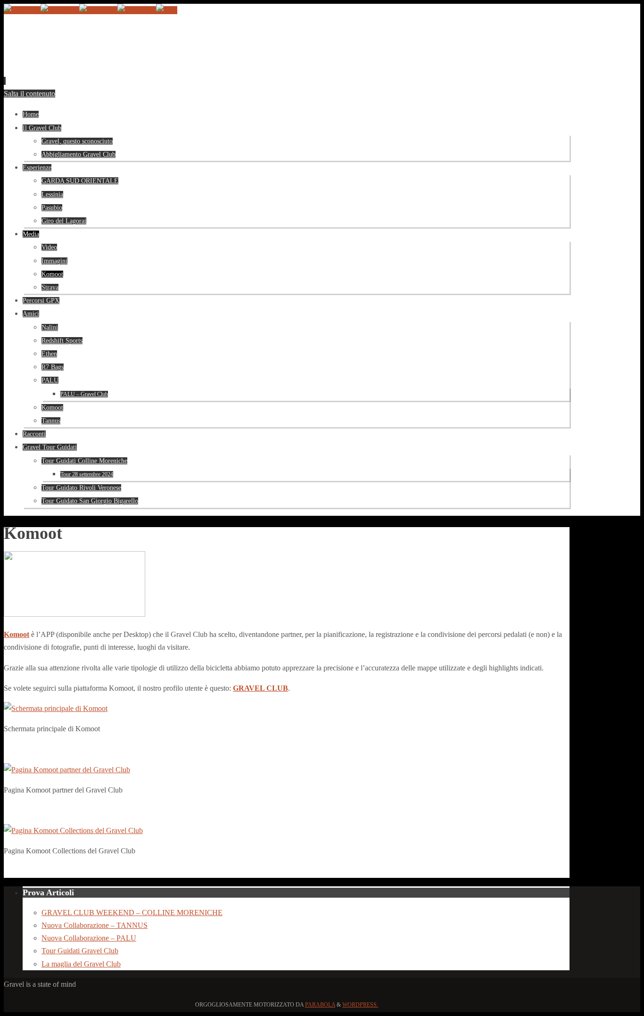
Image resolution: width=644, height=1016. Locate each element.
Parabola (320, 1004)
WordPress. (360, 1004)
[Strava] (98, 10)
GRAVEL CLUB (260, 688)
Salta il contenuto (29, 94)
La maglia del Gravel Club (81, 964)
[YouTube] (22, 10)
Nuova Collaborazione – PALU (88, 938)
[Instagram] (60, 10)
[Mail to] (166, 10)
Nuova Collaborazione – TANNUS (94, 925)
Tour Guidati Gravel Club (79, 951)
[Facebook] (136, 10)
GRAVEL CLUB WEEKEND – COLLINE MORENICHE (132, 913)
